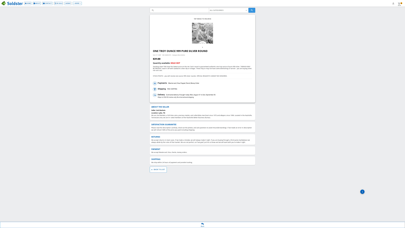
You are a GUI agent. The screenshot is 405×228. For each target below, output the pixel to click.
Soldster (15, 3)
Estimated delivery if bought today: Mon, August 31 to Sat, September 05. (191, 95)
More (77, 3)
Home (28, 3)
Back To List (158, 170)
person (393, 3)
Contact (47, 3)
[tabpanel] (202, 33)
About (36, 3)
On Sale (58, 3)
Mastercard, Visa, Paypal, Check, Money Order (183, 83)
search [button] (153, 10)
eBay (68, 3)
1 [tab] (202, 47)
